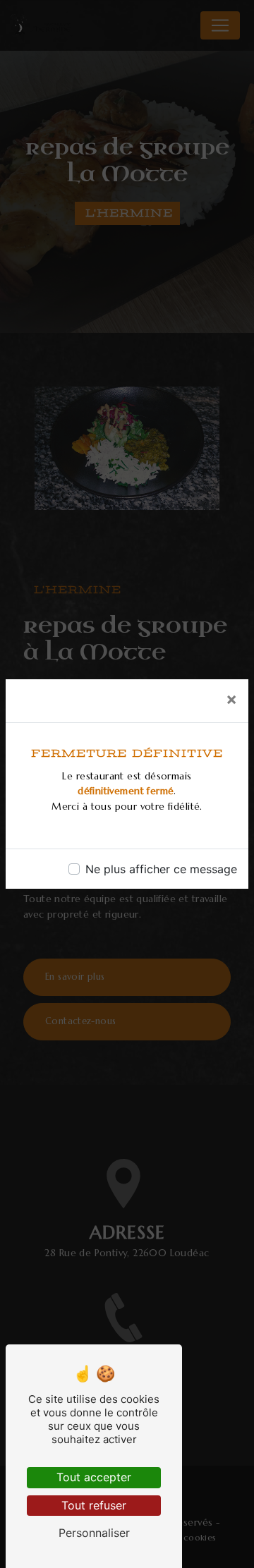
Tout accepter (93, 1477)
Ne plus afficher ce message (161, 869)
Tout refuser (93, 1505)
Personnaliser (94, 1533)
